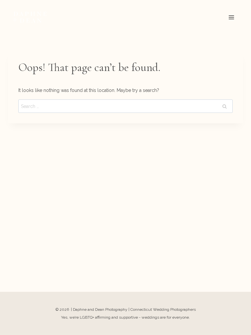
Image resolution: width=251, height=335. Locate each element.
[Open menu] (231, 17)
